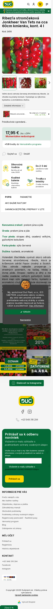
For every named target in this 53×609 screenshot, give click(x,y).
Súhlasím (26, 312)
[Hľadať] (28, 4)
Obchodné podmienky (11, 511)
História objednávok (10, 549)
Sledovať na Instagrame (29, 383)
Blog (4, 525)
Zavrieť (35, 152)
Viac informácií (36, 306)
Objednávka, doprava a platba (15, 504)
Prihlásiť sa (14, 479)
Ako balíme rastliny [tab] (15, 203)
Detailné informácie (12, 106)
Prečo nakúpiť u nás (10, 497)
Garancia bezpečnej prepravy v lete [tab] (24, 209)
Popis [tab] (8, 197)
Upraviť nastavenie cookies (26, 595)
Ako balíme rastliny (10, 501)
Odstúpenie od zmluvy (11, 528)
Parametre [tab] (26, 197)
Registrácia (7, 545)
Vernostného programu (30, 144)
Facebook (22, 412)
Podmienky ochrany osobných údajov (18, 514)
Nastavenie (25, 320)
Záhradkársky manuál (11, 508)
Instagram (30, 412)
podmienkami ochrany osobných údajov (22, 469)
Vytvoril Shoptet (28, 602)
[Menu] (46, 4)
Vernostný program (10, 521)
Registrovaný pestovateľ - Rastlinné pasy (19, 518)
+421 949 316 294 (29, 419)
